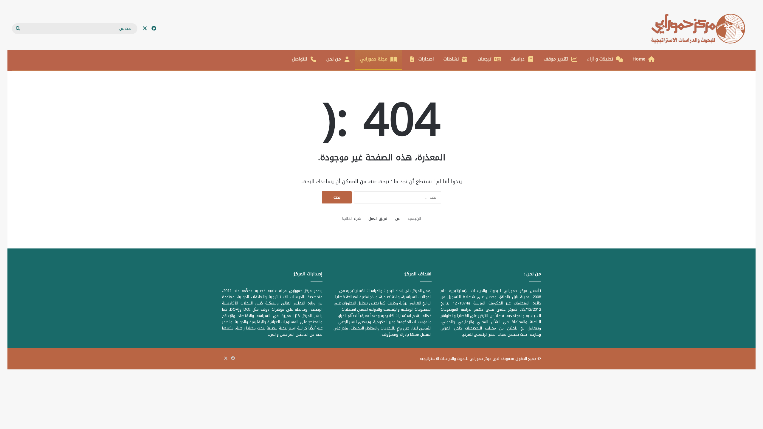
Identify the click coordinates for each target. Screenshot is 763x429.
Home (638, 59)
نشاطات (451, 59)
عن (397, 218)
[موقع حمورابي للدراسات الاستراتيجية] (701, 28)
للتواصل (299, 59)
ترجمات (484, 59)
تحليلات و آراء (600, 59)
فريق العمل (377, 218)
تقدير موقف (556, 59)
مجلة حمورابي (373, 59)
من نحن (333, 59)
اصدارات (426, 59)
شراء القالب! (351, 218)
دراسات (518, 59)
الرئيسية (414, 218)
